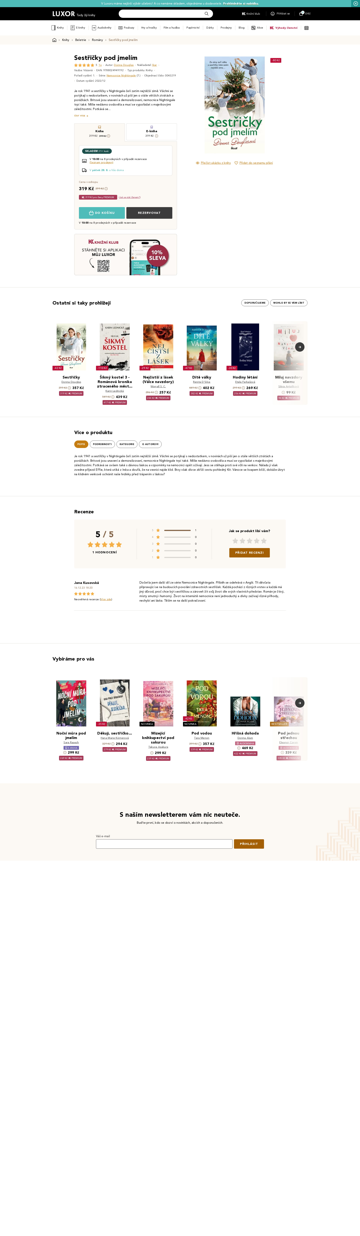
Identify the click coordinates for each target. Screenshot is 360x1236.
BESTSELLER (279, 724)
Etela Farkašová (245, 382)
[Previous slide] (192, 105)
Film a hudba (172, 27)
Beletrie (80, 40)
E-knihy (80, 27)
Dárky (210, 27)
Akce (260, 27)
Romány (97, 40)
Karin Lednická (115, 391)
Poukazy (129, 27)
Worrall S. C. (158, 386)
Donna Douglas (124, 65)
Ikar (154, 65)
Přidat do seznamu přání (256, 163)
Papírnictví (193, 27)
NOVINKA (147, 724)
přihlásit (249, 844)
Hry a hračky (149, 27)
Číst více (79, 116)
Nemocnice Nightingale (121, 75)
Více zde (105, 599)
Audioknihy (105, 27)
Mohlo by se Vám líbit (288, 303)
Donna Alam (245, 738)
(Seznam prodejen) (101, 162)
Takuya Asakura (158, 747)
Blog (241, 27)
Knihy (60, 27)
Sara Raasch (71, 742)
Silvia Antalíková (288, 386)
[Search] (206, 14)
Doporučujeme (255, 303)
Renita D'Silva (201, 382)
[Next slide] (276, 105)
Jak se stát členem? (129, 197)
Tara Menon (201, 738)
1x (100, 65)
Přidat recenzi (249, 552)
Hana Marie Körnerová (115, 738)
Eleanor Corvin (288, 742)
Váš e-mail (103, 836)
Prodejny (226, 27)
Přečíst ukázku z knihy (216, 163)
